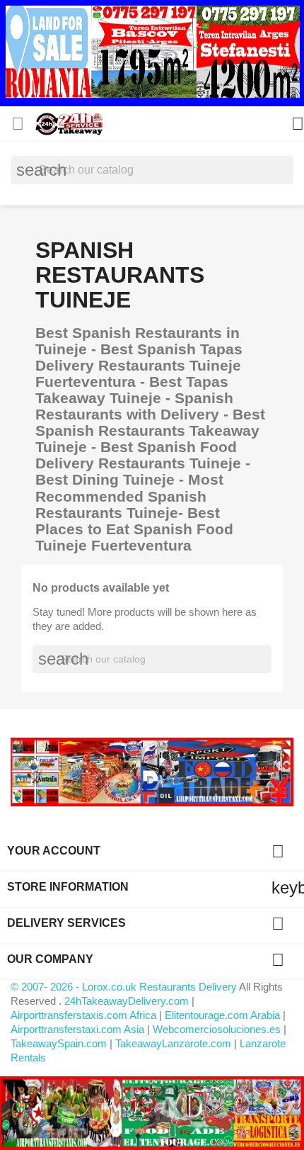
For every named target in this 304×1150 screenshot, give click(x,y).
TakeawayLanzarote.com (173, 1043)
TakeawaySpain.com (59, 1043)
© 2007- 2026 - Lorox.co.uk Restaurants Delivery (125, 987)
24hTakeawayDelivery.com (128, 1001)
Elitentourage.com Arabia (222, 1015)
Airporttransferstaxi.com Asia (79, 1029)
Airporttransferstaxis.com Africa (83, 1015)
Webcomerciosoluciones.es (217, 1029)
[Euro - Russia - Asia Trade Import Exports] (152, 771)
